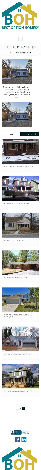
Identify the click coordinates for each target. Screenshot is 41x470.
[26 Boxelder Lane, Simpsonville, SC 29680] (20, 339)
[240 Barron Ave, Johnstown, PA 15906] (20, 188)
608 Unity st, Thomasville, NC (14, 240)
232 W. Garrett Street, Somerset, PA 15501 (18, 391)
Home (12, 52)
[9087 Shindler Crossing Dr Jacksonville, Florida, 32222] (20, 299)
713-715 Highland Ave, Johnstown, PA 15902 (18, 166)
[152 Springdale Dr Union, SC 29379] (20, 262)
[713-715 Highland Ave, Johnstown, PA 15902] (20, 151)
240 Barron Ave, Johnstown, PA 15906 (16, 203)
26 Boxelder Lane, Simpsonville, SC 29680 (17, 354)
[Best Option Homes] (20, 15)
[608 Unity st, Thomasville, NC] (20, 225)
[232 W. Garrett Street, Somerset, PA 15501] (20, 376)
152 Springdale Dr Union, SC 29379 (15, 278)
